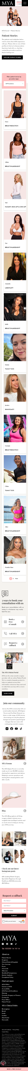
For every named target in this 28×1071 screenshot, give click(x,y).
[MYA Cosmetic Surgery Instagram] (7, 728)
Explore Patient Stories (12, 57)
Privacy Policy (16, 1029)
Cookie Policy (5, 1031)
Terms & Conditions (6, 1029)
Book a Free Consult (14, 1069)
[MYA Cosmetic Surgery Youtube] (16, 728)
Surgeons (5, 960)
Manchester (5, 1017)
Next (16, 578)
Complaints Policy (7, 977)
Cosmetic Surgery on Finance (11, 995)
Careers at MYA (7, 986)
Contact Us (5, 997)
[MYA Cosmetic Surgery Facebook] (11, 728)
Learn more (8, 693)
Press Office (6, 999)
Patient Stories (15, 31)
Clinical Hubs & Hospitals (10, 962)
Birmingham (6, 1009)
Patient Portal (6, 1002)
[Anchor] (9, 121)
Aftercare (5, 971)
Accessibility (5, 989)
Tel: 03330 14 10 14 (11, 948)
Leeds (3, 1013)
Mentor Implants (7, 975)
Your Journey (6, 964)
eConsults (5, 968)
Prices (4, 966)
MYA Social (5, 31)
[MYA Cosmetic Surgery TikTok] (21, 728)
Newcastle (5, 1020)
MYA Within (5, 984)
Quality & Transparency (9, 973)
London (4, 1015)
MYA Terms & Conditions (10, 991)
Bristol (4, 1011)
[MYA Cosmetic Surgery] (7, 3)
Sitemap (4, 993)
